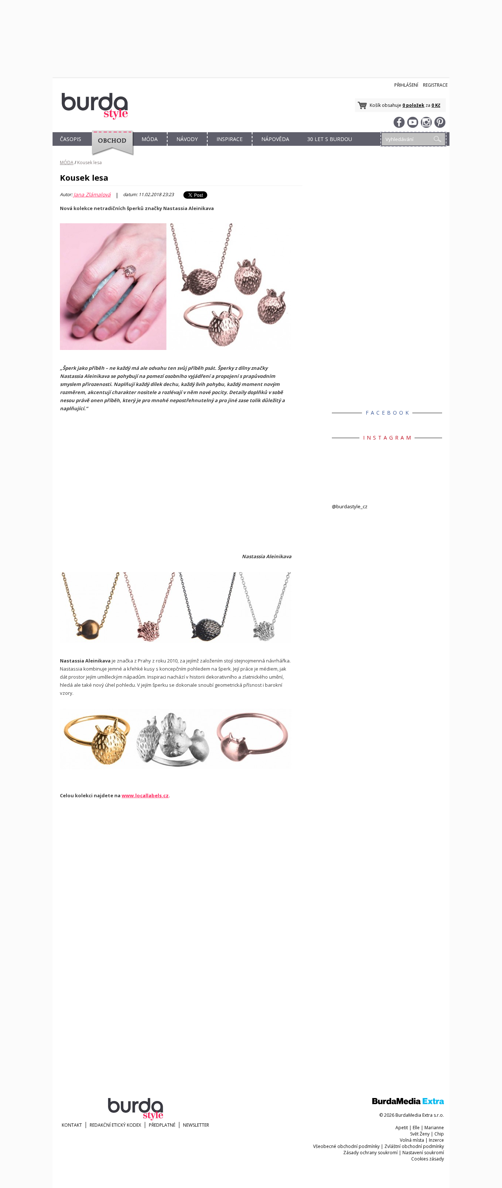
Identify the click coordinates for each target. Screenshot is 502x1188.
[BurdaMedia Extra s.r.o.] (408, 1102)
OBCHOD (110, 147)
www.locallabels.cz (145, 795)
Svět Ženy (420, 1134)
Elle (416, 1127)
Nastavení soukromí (423, 1152)
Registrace (435, 85)
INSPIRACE (229, 139)
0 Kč (435, 105)
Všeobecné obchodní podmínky (346, 1146)
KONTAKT (72, 1125)
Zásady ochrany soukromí (370, 1152)
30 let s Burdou (329, 139)
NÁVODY (187, 139)
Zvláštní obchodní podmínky (414, 1146)
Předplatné (162, 1125)
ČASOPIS (70, 139)
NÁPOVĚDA (275, 139)
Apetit (401, 1127)
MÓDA (149, 139)
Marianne (434, 1127)
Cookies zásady (427, 1159)
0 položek (413, 105)
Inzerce (436, 1140)
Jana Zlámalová (92, 194)
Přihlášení (406, 85)
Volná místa (412, 1140)
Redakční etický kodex (115, 1125)
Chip (439, 1134)
